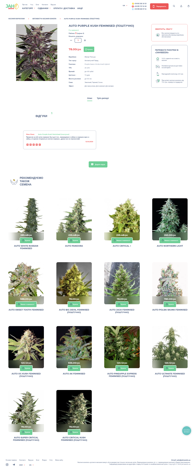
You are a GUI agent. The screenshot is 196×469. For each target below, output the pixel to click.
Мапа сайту (59, 460)
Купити (90, 49)
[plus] (85, 40)
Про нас (25, 4)
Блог (37, 4)
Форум (44, 460)
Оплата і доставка (64, 8)
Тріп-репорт (103, 98)
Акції (80, 8)
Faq (31, 4)
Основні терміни (11, 460)
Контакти (45, 4)
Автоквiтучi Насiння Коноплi (44, 19)
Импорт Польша (90, 57)
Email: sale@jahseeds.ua (180, 460)
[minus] (71, 40)
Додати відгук (100, 164)
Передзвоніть (161, 6)
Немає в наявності (123, 240)
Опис (89, 98)
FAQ (51, 460)
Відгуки (53, 4)
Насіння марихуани (16, 19)
